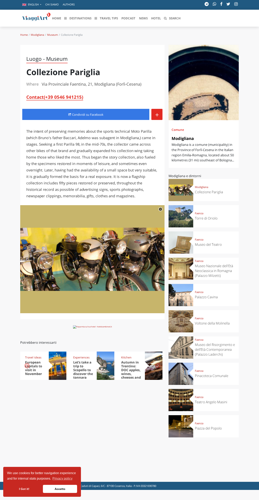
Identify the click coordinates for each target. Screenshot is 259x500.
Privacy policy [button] (62, 478)
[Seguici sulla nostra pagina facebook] (221, 4)
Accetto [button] (60, 489)
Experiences (81, 357)
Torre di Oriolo (206, 218)
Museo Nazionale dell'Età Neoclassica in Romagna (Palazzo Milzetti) (214, 271)
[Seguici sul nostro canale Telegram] (207, 4)
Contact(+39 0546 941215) (54, 97)
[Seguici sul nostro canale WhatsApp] (214, 4)
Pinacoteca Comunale (211, 375)
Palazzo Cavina (206, 297)
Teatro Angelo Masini (211, 402)
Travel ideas (33, 357)
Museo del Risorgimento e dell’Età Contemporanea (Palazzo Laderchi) (215, 349)
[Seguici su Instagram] (236, 4)
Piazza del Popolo (208, 428)
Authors (69, 4)
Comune (178, 130)
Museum (52, 35)
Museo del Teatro (208, 244)
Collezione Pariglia (209, 192)
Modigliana (37, 35)
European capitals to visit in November (33, 368)
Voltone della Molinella (212, 323)
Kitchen (126, 357)
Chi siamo (52, 4)
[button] (31, 5)
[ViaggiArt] (36, 18)
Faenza (199, 213)
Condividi (87, 114)
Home (24, 35)
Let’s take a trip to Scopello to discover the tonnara (83, 370)
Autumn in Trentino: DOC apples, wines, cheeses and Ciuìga (131, 371)
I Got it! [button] (24, 489)
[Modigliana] (204, 82)
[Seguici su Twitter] (228, 4)
